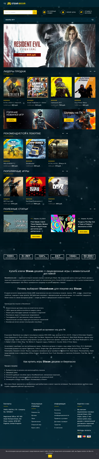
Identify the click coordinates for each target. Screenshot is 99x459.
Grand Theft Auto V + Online (36, 102)
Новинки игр (35, 412)
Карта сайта (35, 427)
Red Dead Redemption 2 (34, 201)
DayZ (50, 201)
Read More (36, 236)
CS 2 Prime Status (81, 102)
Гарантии (57, 424)
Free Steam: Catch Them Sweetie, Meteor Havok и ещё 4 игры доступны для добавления (39, 226)
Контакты (57, 410)
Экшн (33, 418)
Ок (50, 456)
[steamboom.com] (17, 3)
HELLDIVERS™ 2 (9, 163)
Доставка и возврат (60, 421)
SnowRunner (30, 163)
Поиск (35, 12)
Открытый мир (36, 424)
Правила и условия (60, 418)
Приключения (36, 421)
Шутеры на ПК (73, 112)
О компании (58, 427)
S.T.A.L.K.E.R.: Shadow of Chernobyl (57, 163)
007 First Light (8, 201)
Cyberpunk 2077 (56, 102)
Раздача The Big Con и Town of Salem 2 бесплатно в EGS (86, 224)
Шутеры (34, 415)
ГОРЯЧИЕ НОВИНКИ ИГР (15, 113)
